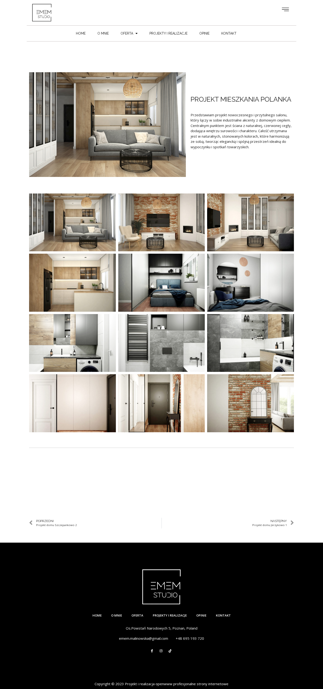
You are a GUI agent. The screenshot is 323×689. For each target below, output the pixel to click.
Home (81, 33)
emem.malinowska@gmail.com (143, 638)
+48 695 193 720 (190, 638)
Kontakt (228, 33)
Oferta (127, 33)
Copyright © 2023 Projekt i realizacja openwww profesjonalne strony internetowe (161, 683)
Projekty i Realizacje (168, 33)
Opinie (204, 33)
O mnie (103, 33)
